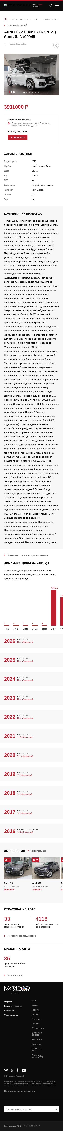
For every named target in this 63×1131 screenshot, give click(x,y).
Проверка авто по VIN (37, 1056)
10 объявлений (24, 813)
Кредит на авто (36, 1050)
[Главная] (5, 19)
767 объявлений (25, 737)
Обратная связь (11, 1015)
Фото (34, 1001)
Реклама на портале (13, 1006)
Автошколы (37, 1039)
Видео (35, 1005)
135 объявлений (25, 832)
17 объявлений (24, 775)
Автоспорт (37, 1019)
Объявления (38, 1028)
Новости (36, 1010)
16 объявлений (24, 794)
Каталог (35, 1024)
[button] (54, 91)
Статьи (35, 1015)
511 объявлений (25, 756)
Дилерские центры (37, 1034)
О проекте (8, 1002)
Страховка (37, 1044)
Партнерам (9, 1010)
